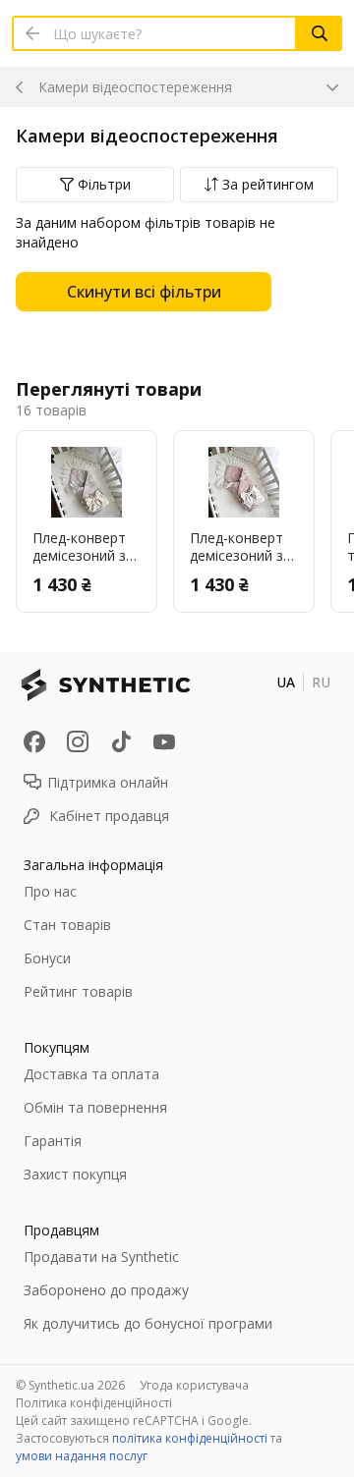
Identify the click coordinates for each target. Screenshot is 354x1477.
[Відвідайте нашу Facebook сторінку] (34, 741)
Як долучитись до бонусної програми (148, 1323)
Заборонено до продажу (106, 1290)
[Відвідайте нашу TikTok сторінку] (121, 741)
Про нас (50, 891)
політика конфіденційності (189, 1438)
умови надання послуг (82, 1456)
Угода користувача (194, 1385)
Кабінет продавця (109, 815)
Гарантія (53, 1140)
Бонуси (47, 958)
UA (285, 682)
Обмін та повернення (95, 1107)
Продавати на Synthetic (101, 1256)
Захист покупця (75, 1174)
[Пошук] (319, 33)
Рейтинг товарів (78, 991)
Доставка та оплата (91, 1074)
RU (321, 682)
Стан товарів (67, 924)
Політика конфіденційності (94, 1403)
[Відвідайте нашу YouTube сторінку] (164, 741)
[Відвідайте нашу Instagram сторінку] (77, 741)
